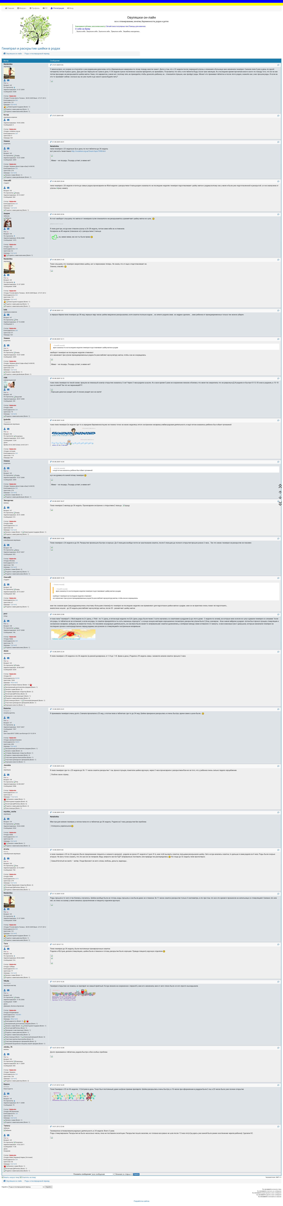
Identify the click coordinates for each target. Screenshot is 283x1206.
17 (11, 797)
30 (16, 742)
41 (18, 742)
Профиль (35, 8)
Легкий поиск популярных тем (117, 26)
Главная (10, 8)
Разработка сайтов (141, 1201)
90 (18, 678)
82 (16, 678)
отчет (14, 104)
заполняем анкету (98, 26)
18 (11, 682)
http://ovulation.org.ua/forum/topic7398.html (88, 151)
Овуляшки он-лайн (14, 54)
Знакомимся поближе (83, 26)
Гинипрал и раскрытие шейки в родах (31, 48)
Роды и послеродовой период (37, 54)
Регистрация (58, 8)
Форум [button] (22, 8)
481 (20, 1014)
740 (16, 1014)
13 (18, 878)
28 (11, 1019)
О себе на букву (82, 29)
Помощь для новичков (137, 26)
